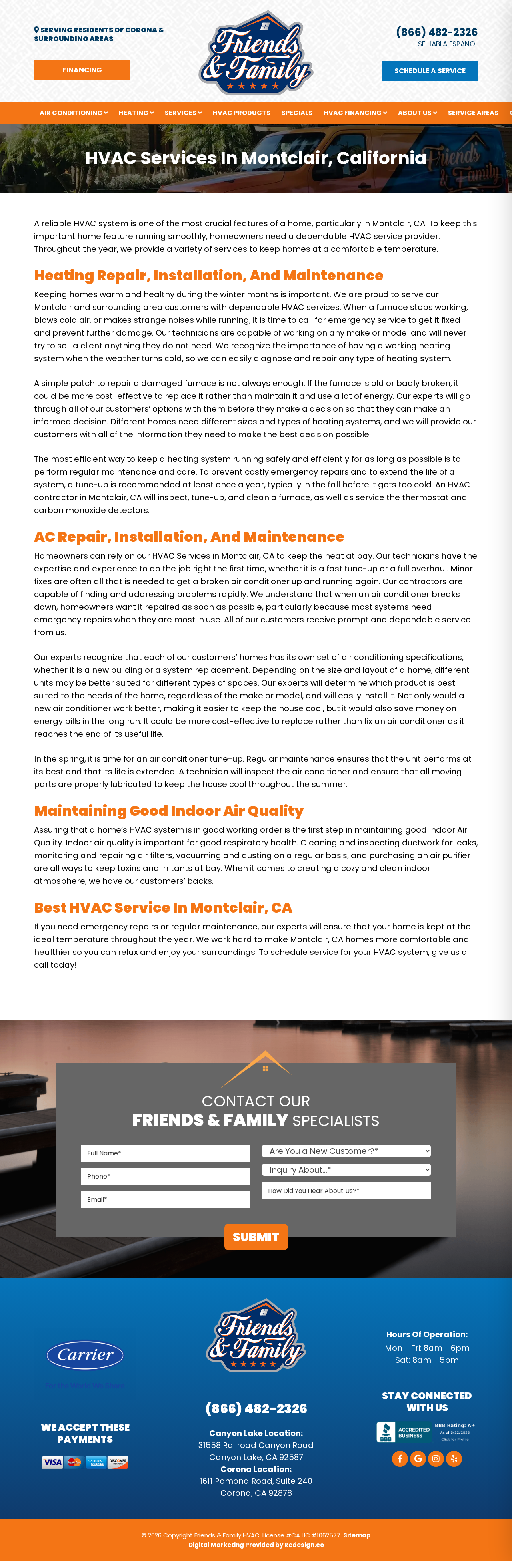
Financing (82, 70)
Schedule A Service (430, 71)
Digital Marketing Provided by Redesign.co (256, 1545)
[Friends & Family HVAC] (256, 52)
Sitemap (357, 1535)
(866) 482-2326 (437, 32)
